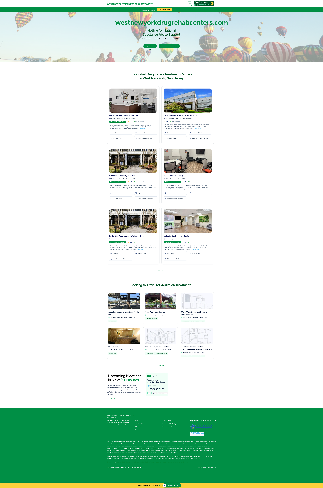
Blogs (136, 420)
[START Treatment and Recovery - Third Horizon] (197, 301)
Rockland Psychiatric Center (157, 347)
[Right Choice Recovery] (188, 161)
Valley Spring (113, 347)
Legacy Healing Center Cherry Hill (123, 115)
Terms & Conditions (202, 467)
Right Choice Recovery (173, 176)
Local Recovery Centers (169, 426)
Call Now (151, 46)
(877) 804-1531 (202, 2)
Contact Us (138, 426)
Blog (136, 429)
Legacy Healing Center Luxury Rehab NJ (181, 115)
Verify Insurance (139, 423)
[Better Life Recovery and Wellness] (133, 161)
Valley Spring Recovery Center (177, 236)
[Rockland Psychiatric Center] (160, 336)
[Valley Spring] (124, 336)
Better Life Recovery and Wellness (123, 176)
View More (161, 271)
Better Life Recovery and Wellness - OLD (126, 236)
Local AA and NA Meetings (170, 424)
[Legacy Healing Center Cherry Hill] (133, 101)
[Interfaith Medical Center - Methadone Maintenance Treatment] (197, 336)
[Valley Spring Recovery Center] (188, 221)
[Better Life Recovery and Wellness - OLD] (133, 221)
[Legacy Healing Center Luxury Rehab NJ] (188, 101)
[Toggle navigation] (190, 4)
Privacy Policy (212, 467)
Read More (143, 128)
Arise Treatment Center (155, 312)
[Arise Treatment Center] (160, 301)
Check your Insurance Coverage (169, 46)
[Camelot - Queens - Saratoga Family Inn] (124, 301)
